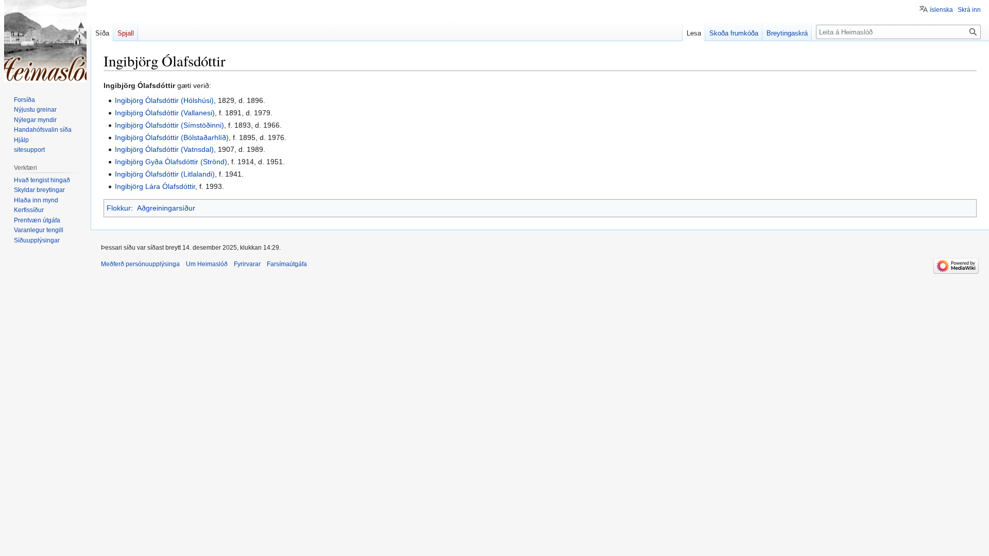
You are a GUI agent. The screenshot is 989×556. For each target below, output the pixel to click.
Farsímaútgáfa (287, 264)
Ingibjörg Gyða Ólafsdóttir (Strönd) (171, 162)
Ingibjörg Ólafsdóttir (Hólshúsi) (164, 100)
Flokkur (119, 208)
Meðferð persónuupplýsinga (140, 264)
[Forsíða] (45, 41)
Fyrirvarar (247, 264)
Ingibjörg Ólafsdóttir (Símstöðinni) (169, 125)
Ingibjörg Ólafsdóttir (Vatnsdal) (164, 149)
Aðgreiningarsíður (166, 208)
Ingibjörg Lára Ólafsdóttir (155, 186)
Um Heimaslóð (207, 264)
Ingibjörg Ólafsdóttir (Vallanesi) (165, 113)
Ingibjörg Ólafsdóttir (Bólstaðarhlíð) (172, 137)
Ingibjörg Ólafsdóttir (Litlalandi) (165, 174)
